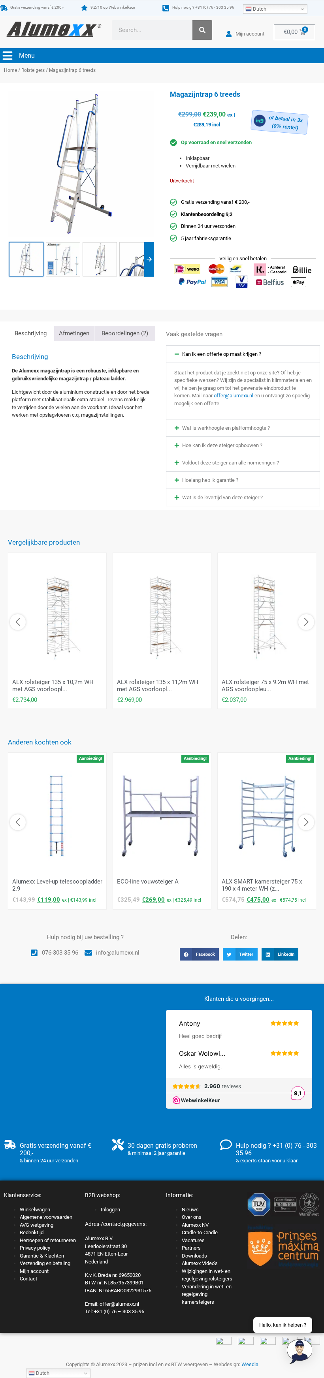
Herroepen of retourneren (48, 1240)
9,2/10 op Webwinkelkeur (112, 7)
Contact (28, 1279)
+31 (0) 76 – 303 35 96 (119, 1311)
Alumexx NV (195, 1225)
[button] (243, 354)
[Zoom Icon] (81, 164)
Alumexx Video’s (200, 1263)
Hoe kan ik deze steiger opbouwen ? (222, 445)
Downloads (194, 1256)
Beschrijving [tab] (31, 333)
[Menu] (7, 55)
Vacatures (193, 1240)
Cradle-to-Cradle (200, 1232)
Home (10, 70)
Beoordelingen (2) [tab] (125, 333)
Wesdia (249, 1364)
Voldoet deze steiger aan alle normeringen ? (230, 463)
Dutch (259, 9)
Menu (27, 55)
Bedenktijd (31, 1232)
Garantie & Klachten (42, 1256)
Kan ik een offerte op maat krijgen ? (221, 354)
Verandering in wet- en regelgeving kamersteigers (207, 1294)
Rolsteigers (33, 70)
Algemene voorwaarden (46, 1217)
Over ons (192, 1217)
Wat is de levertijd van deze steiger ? (222, 497)
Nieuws (190, 1210)
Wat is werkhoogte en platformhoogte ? (226, 428)
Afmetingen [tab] (74, 333)
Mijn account (34, 1271)
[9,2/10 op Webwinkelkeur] (84, 7)
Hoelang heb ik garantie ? (210, 480)
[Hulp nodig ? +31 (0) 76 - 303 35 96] (166, 8)
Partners (191, 1248)
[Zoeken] (202, 30)
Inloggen (110, 1210)
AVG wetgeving (36, 1225)
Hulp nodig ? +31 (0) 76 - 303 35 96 (203, 7)
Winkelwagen (35, 1210)
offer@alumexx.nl (233, 396)
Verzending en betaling (45, 1263)
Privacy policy (35, 1248)
